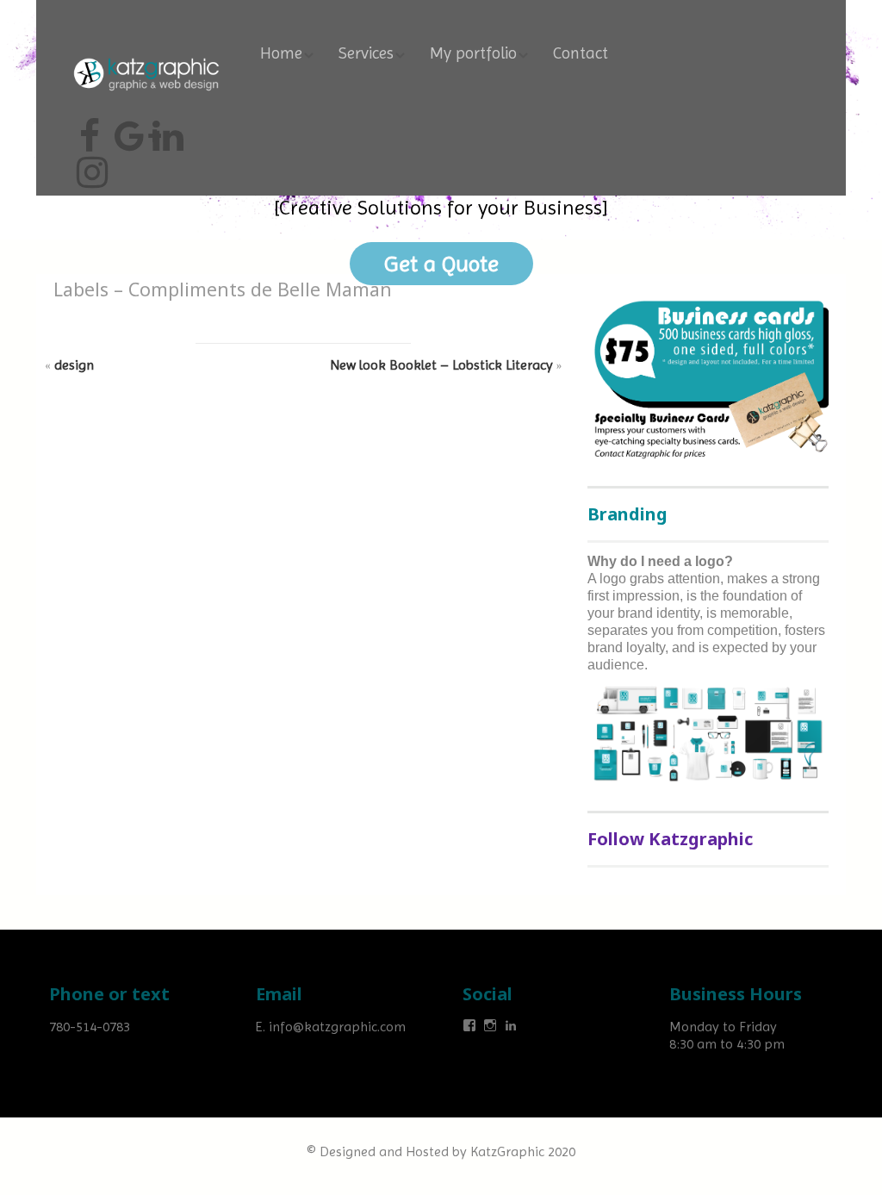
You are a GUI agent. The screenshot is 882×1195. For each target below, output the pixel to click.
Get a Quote (441, 264)
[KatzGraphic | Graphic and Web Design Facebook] (89, 129)
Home (281, 53)
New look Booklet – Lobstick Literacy (441, 365)
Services (366, 53)
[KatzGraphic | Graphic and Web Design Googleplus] (127, 129)
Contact (580, 53)
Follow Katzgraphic (670, 838)
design (74, 365)
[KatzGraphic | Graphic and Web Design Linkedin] (165, 129)
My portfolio (473, 53)
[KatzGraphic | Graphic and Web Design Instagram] (89, 165)
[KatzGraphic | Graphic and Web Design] (146, 55)
